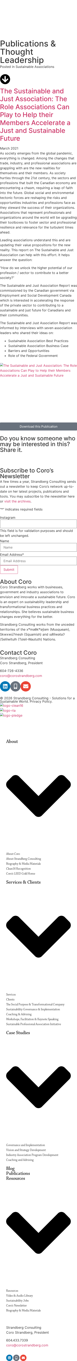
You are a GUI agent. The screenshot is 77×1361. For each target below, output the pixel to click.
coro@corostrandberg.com (21, 676)
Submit (8, 569)
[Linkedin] (5, 686)
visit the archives (17, 501)
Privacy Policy (41, 701)
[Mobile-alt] (15, 686)
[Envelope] (26, 686)
